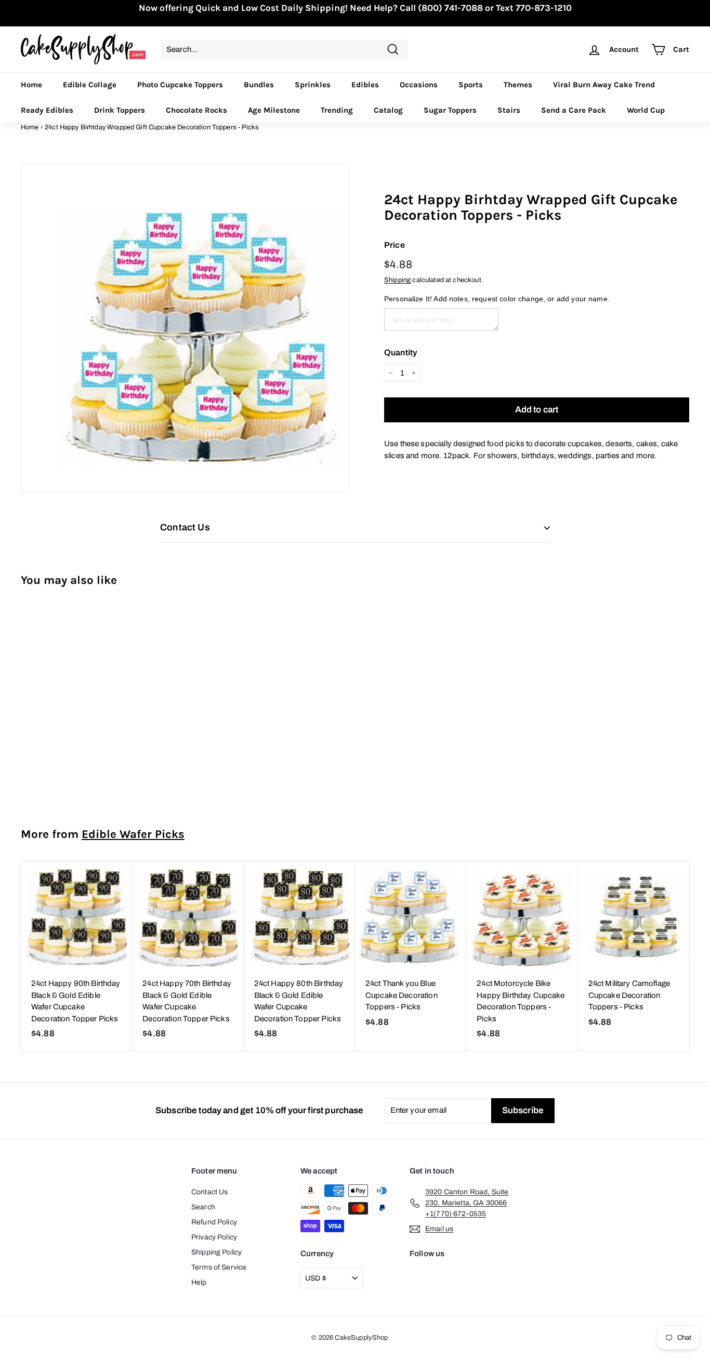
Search (203, 1207)
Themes (518, 84)
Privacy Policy (214, 1237)
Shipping (397, 280)
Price (394, 245)
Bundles (259, 84)
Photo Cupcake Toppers (180, 84)
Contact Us (209, 1192)
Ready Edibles (47, 110)
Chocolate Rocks (196, 110)
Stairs (508, 110)
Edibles (365, 84)
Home (31, 84)
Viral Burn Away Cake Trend (604, 84)
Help (199, 1282)
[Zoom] (185, 327)
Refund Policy (214, 1222)
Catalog (388, 110)
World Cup (646, 110)
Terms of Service (218, 1267)
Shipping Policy (216, 1252)
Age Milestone (274, 110)
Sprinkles (313, 84)
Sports (470, 84)
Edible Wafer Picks (133, 834)
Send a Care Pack (573, 110)
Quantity (400, 352)
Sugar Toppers (450, 110)
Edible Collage (89, 84)
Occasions (419, 84)
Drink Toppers (119, 110)
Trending (337, 110)
